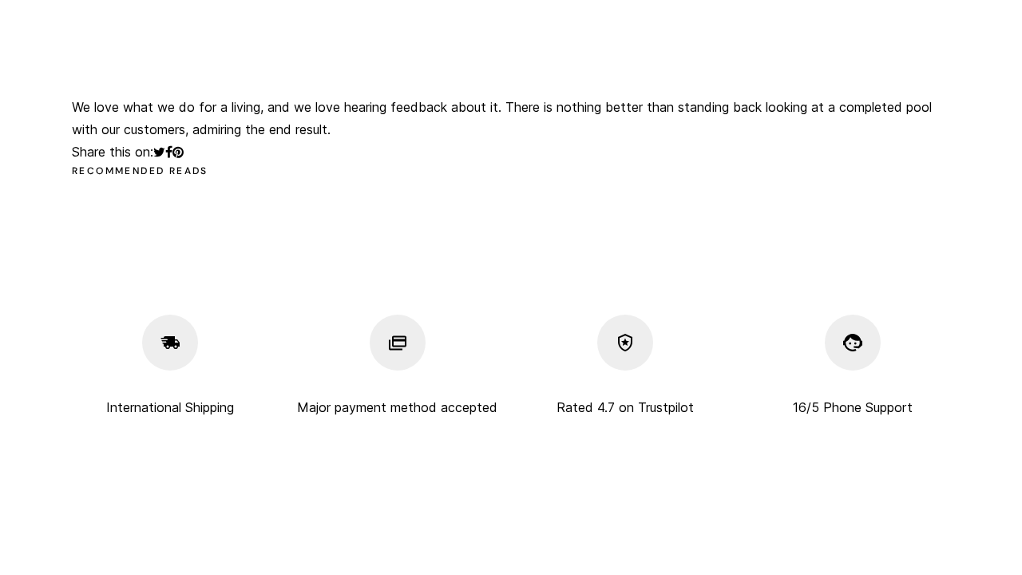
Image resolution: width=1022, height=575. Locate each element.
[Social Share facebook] (168, 152)
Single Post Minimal (463, 67)
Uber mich (445, 22)
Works (203, 67)
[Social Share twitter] (159, 152)
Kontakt (788, 22)
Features (313, 67)
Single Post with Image (634, 67)
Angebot (545, 22)
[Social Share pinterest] (178, 152)
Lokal (704, 22)
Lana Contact (788, 67)
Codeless (216, 540)
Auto (630, 22)
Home (253, 22)
